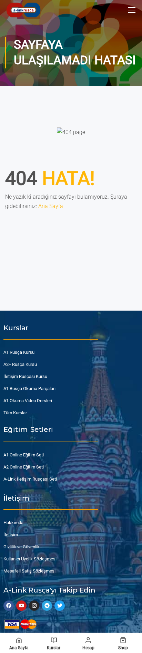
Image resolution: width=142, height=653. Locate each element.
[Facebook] (8, 605)
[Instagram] (34, 605)
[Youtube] (21, 605)
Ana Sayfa (50, 206)
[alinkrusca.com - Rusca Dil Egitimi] (23, 10)
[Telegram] (47, 605)
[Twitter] (59, 605)
